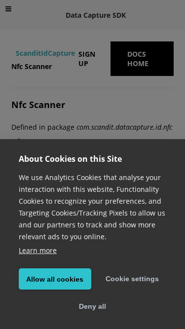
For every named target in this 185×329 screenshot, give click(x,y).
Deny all (92, 306)
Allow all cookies (54, 279)
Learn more (38, 250)
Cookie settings (132, 279)
